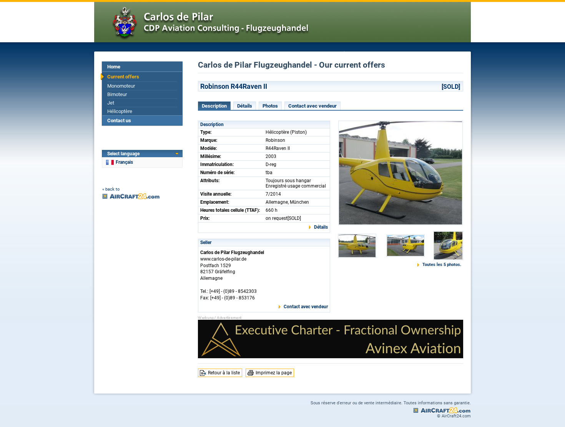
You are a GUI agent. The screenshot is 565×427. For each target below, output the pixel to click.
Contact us (119, 120)
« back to (111, 189)
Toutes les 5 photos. (441, 264)
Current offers (123, 77)
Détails (244, 106)
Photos (270, 106)
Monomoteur (121, 86)
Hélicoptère (119, 111)
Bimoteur (117, 94)
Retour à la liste (224, 372)
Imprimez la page (274, 372)
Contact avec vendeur (312, 106)
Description (214, 106)
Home (113, 67)
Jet (110, 103)
